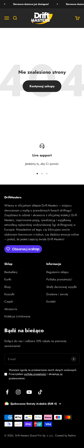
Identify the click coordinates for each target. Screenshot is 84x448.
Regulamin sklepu (57, 272)
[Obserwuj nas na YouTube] (29, 392)
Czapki (8, 301)
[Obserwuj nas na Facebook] (7, 392)
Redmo (72, 435)
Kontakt (50, 301)
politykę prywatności (35, 374)
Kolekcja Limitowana (17, 316)
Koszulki (9, 294)
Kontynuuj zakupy (42, 86)
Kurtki (7, 279)
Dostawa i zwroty (57, 294)
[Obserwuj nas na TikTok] (40, 392)
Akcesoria (10, 309)
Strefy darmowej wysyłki (61, 287)
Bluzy (7, 287)
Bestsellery (10, 272)
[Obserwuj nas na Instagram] (18, 392)
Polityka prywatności (59, 279)
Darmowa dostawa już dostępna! (30, 4)
